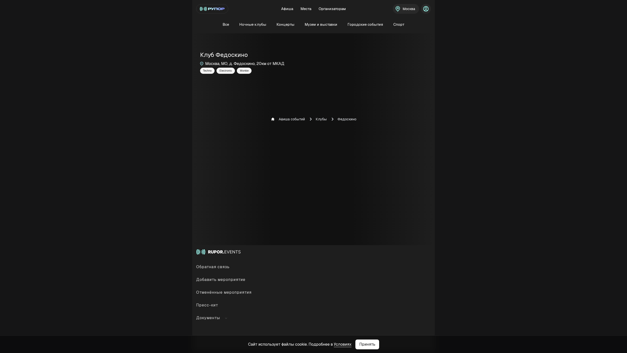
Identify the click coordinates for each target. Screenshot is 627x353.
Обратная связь (212, 266)
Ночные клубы (252, 24)
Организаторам (332, 8)
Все (226, 24)
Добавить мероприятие (220, 279)
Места (306, 8)
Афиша (287, 8)
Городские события (365, 24)
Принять (367, 344)
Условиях (342, 344)
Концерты (285, 24)
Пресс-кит (207, 305)
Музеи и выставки (321, 24)
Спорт (398, 24)
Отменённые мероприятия (224, 292)
